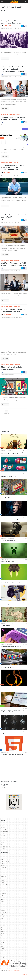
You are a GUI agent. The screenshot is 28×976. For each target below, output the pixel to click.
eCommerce (4, 829)
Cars (2, 906)
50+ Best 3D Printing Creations (8, 540)
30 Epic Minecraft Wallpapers (7, 561)
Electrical (3, 910)
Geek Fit (3, 927)
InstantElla (3, 787)
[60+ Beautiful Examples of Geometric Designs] (14, 572)
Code (2, 859)
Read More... (5, 58)
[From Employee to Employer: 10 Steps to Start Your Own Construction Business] (14, 186)
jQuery (2, 869)
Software (3, 950)
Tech (19, 114)
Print (2, 895)
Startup (16, 162)
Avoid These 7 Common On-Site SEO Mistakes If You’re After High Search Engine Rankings (13, 711)
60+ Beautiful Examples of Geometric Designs (11, 582)
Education (3, 908)
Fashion (3, 916)
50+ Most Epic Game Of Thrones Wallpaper (10, 519)
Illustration (4, 884)
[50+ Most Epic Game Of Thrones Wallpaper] (14, 508)
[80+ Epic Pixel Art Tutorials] (14, 487)
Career (8, 114)
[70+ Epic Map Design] (14, 614)
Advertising (4, 823)
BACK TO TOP (24, 974)
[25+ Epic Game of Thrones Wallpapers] (14, 722)
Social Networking (5, 846)
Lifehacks (16, 260)
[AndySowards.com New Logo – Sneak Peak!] (14, 678)
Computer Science (5, 861)
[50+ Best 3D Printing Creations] (14, 529)
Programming (4, 874)
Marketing (3, 842)
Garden (3, 925)
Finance (16, 18)
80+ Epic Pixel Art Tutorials (7, 497)
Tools (2, 955)
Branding (3, 827)
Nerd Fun (3, 946)
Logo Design (4, 891)
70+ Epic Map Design (5, 625)
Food (2, 918)
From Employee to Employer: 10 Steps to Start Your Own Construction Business (13, 167)
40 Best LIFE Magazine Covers (7, 604)
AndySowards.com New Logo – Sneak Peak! (11, 688)
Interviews (3, 889)
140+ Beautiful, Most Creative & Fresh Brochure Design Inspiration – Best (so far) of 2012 (13, 475)
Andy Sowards (7, 25)
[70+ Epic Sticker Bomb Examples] (14, 657)
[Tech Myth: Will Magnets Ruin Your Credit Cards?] (14, 635)
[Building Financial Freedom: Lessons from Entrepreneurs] (14, 39)
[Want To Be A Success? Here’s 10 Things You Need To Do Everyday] (14, 282)
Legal (2, 840)
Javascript (3, 867)
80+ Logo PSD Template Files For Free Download (12, 754)
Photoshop (3, 893)
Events (2, 833)
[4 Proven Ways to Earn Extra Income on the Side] (14, 386)
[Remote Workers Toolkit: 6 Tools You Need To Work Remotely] (14, 136)
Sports (2, 952)
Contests (3, 882)
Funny (2, 920)
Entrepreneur (9, 18)
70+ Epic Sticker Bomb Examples (8, 667)
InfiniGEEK (3, 785)
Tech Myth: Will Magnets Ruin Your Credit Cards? (12, 646)
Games (2, 923)
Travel (2, 957)
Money (20, 18)
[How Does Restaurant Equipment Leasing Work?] (14, 234)
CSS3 (2, 863)
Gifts (2, 929)
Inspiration (3, 886)
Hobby (2, 933)
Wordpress (4, 876)
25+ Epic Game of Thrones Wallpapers (9, 733)
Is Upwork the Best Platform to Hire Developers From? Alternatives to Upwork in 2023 (12, 69)
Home (2, 935)
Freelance (17, 64)
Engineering (4, 912)
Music (2, 944)
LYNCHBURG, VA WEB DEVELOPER (15, 970)
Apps (2, 857)
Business (3, 18)
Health (2, 931)
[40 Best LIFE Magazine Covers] (14, 593)
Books (2, 903)
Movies (2, 942)
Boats (2, 901)
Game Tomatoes (4, 784)
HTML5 (2, 865)
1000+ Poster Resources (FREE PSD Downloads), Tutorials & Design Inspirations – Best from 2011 (14, 453)
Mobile (2, 872)
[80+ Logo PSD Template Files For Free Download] (14, 743)
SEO (2, 844)
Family (2, 914)
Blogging (3, 825)
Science (3, 948)
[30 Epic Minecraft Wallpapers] (14, 550)
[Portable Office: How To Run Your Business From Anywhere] (14, 334)
